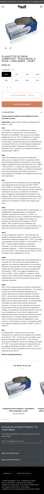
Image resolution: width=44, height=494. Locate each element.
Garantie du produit (24, 483)
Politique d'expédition (30, 485)
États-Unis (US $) (23, 473)
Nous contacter (8, 483)
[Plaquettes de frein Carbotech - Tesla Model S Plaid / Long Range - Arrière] (18, 389)
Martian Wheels (9, 481)
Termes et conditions (10, 485)
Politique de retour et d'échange (16, 487)
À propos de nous (28, 481)
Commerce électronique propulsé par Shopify (21, 489)
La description (8, 112)
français (7, 473)
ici (21, 354)
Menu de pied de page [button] (10, 453)
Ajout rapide (18, 403)
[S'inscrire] (39, 441)
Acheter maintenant (22, 104)
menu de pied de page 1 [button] (11, 460)
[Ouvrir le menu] (5, 6)
